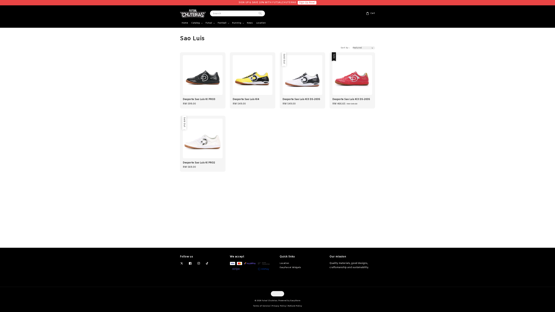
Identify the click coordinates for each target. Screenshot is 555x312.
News (250, 23)
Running (236, 23)
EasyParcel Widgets (290, 267)
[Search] (260, 13)
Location (261, 23)
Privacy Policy (279, 306)
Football (222, 23)
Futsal (209, 23)
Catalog (195, 23)
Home (185, 23)
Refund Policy (295, 306)
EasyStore (295, 300)
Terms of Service (261, 306)
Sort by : (345, 48)
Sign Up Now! (307, 2)
